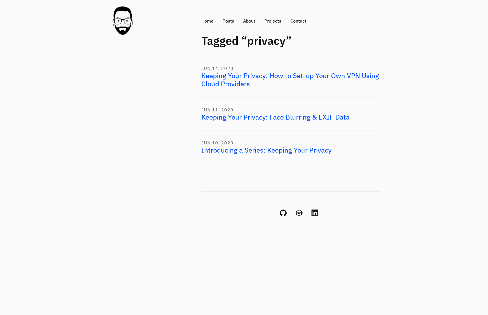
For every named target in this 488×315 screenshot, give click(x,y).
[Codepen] (299, 215)
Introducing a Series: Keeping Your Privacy (266, 150)
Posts (228, 21)
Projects (272, 21)
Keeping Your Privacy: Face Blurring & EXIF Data (275, 117)
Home (207, 21)
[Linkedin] (314, 215)
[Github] (283, 215)
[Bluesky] (267, 215)
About (249, 21)
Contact (298, 21)
